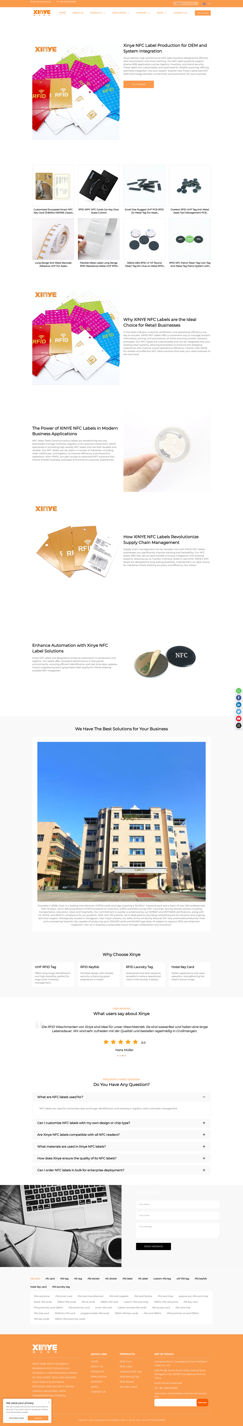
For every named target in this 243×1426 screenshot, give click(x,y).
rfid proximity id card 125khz (183, 1313)
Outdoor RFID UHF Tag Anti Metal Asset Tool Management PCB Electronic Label (190, 211)
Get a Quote (203, 13)
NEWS (160, 13)
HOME (62, 12)
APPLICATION (119, 13)
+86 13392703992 (67, 2)
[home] (41, 13)
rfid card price (42, 1296)
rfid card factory (143, 1296)
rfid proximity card (79, 1307)
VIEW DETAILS (53, 185)
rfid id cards (88, 1301)
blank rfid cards (43, 1301)
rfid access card (161, 1307)
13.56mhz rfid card (65, 1313)
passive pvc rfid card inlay (193, 1296)
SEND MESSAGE (153, 1246)
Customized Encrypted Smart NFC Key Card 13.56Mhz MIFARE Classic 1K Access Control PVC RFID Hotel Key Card (53, 211)
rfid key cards (41, 1319)
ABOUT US (78, 13)
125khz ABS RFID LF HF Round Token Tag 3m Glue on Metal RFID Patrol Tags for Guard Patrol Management (144, 264)
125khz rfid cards (66, 1301)
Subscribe (202, 1402)
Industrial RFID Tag (130, 1371)
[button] (117, 1055)
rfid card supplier (119, 1296)
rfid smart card (63, 1296)
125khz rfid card (109, 1301)
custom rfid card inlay (136, 1301)
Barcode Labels (128, 1386)
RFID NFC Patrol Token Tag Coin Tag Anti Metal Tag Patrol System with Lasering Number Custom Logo (189, 264)
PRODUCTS (96, 13)
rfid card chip (182, 1307)
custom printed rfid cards (132, 1307)
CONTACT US (180, 13)
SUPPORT (141, 13)
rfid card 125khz (152, 1313)
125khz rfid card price (166, 1301)
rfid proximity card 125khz (48, 1307)
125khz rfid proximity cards (70, 1319)
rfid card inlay (165, 1296)
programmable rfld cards (95, 1313)
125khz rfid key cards (126, 1313)
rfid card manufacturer (91, 1296)
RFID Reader (127, 1381)
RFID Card (125, 1361)
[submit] (196, 3)
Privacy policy (157, 1420)
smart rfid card (103, 1307)
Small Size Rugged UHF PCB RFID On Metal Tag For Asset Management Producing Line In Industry (144, 211)
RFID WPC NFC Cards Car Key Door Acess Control (98, 211)
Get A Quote (139, 84)
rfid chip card (41, 1313)
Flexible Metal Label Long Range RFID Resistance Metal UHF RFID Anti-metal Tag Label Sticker (99, 264)
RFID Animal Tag (129, 1376)
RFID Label (126, 1366)
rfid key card (191, 1301)
